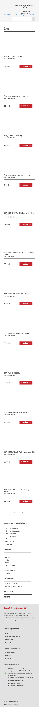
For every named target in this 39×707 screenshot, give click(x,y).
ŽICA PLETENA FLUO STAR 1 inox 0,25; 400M (19, 452)
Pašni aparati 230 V (11, 528)
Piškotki (8, 658)
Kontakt (32, 15)
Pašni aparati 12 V (11, 534)
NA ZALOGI (8, 592)
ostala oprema (10, 570)
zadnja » (29, 513)
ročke (6, 568)
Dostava (8, 655)
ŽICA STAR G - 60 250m (12, 373)
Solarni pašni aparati (12, 539)
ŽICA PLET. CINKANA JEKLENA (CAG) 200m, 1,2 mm (19, 214)
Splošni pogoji (10, 652)
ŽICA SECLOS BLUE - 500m (13, 57)
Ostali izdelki (10, 578)
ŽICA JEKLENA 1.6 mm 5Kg (13, 136)
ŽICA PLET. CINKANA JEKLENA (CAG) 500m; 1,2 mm (19, 253)
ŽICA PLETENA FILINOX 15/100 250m (16, 96)
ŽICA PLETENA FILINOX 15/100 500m (16, 412)
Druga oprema (25, 15)
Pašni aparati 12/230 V (12, 531)
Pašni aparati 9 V (10, 536)
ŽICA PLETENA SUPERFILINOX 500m (16, 333)
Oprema (7, 549)
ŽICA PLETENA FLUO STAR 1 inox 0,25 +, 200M (18, 491)
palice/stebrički (10, 565)
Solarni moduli (9, 541)
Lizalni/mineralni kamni (13, 584)
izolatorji (8, 563)
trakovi (7, 557)
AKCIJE (7, 597)
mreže (7, 560)
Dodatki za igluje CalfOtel (13, 586)
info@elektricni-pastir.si (23, 5)
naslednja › (22, 513)
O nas (5, 15)
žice (6, 555)
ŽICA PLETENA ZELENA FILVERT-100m (17, 175)
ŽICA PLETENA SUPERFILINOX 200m (16, 294)
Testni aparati (9, 544)
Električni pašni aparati (14, 15)
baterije (7, 573)
